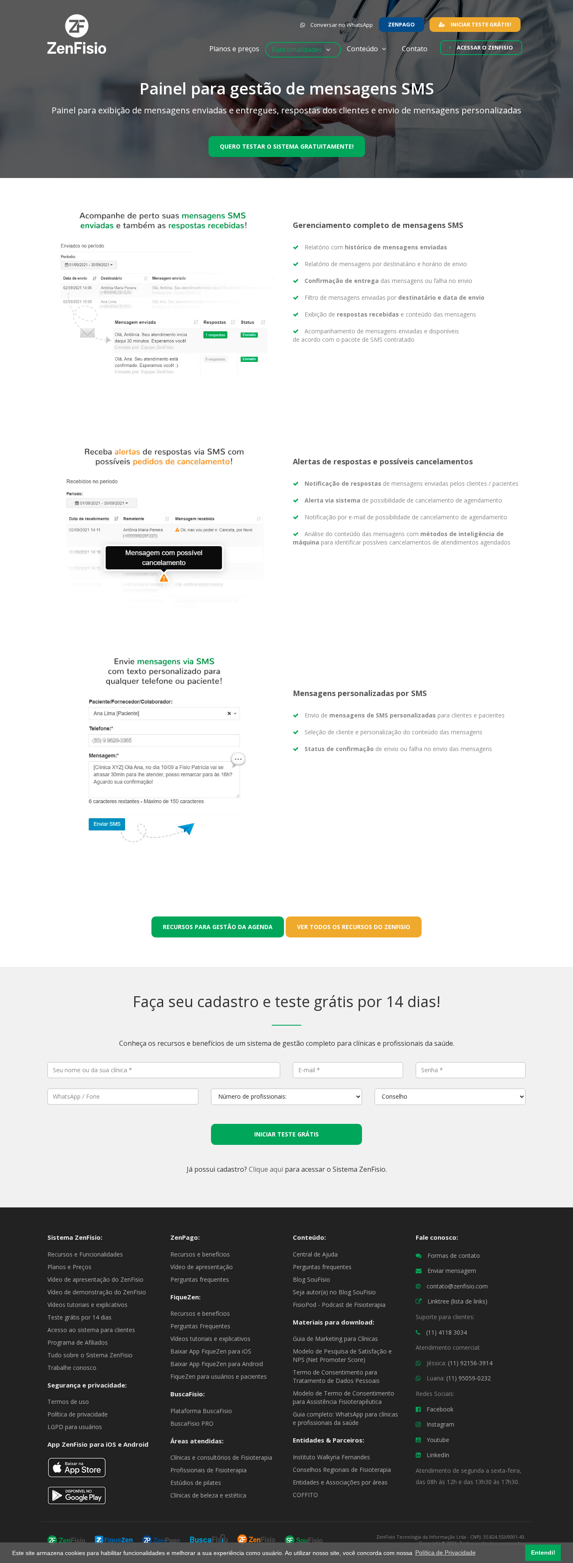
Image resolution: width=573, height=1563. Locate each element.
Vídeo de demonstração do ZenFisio (96, 1292)
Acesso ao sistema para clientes (91, 1330)
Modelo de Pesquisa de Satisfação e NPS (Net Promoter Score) (342, 1355)
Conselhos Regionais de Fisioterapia (342, 1470)
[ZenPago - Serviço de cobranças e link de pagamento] (161, 1539)
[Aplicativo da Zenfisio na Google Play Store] (76, 1499)
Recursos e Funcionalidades (85, 1254)
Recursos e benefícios (200, 1254)
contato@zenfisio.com (457, 1286)
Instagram (440, 1424)
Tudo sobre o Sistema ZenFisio (90, 1355)
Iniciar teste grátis (286, 1134)
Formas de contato (453, 1255)
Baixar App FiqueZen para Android (216, 1364)
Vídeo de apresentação (201, 1267)
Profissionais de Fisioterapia (208, 1470)
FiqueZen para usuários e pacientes (218, 1376)
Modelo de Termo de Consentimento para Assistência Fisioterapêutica (343, 1397)
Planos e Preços (69, 1267)
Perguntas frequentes (199, 1279)
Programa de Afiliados (77, 1342)
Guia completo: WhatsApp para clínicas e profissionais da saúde (345, 1418)
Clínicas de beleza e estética (208, 1495)
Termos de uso (68, 1402)
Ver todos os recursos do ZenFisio (353, 927)
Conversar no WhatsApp (341, 25)
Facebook (440, 1409)
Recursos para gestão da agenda (218, 927)
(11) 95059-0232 (468, 1378)
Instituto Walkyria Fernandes (331, 1457)
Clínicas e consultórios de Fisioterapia (221, 1457)
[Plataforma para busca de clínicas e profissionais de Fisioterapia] (209, 1539)
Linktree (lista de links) (457, 1301)
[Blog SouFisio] (304, 1539)
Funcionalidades (298, 49)
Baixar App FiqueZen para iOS (210, 1351)
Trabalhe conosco (71, 1368)
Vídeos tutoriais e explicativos (87, 1305)
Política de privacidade (77, 1414)
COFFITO (305, 1495)
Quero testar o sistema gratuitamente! (287, 146)
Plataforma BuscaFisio (201, 1411)
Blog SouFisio (311, 1279)
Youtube (438, 1440)
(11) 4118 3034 (446, 1332)
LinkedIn (438, 1455)
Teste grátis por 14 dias (79, 1317)
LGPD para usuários (74, 1427)
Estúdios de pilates (195, 1483)
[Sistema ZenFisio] (66, 1539)
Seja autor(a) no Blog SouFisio (334, 1292)
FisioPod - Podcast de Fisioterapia (339, 1305)
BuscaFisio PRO (192, 1423)
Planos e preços (234, 48)
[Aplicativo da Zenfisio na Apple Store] (76, 1471)
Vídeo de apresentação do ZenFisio (95, 1279)
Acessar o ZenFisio (484, 47)
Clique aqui (266, 1169)
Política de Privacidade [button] (445, 1552)
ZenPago (401, 24)
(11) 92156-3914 (470, 1363)
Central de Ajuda (315, 1254)
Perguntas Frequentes (200, 1326)
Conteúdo (363, 48)
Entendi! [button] (543, 1552)
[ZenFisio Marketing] (256, 1539)
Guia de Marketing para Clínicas (335, 1339)
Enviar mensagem (451, 1271)
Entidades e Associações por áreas (340, 1482)
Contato (418, 48)
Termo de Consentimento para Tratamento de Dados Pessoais (336, 1376)
